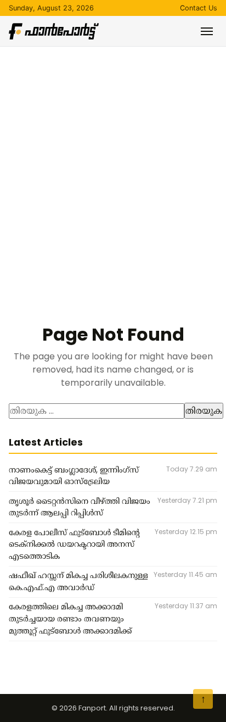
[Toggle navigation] (206, 31)
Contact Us (198, 8)
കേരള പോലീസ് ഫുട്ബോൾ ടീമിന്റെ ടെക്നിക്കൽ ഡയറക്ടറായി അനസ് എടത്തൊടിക (74, 544)
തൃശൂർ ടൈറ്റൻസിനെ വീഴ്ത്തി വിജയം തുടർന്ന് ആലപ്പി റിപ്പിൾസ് (79, 507)
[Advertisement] (113, 165)
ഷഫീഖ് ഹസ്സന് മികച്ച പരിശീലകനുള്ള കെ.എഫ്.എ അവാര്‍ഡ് (78, 581)
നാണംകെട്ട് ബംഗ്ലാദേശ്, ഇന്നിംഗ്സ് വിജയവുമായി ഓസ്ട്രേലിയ (74, 475)
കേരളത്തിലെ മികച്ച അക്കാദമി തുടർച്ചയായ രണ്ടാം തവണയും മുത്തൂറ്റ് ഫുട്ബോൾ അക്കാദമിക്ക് (70, 618)
